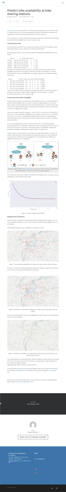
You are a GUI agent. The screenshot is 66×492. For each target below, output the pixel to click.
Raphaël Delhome (13, 16)
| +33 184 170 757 (25, 461)
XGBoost (31, 124)
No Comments (28, 21)
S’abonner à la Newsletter (18, 453)
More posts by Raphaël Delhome (33, 437)
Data (32, 16)
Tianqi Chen (29, 169)
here (40, 124)
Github (47, 368)
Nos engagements (40, 459)
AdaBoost (15, 133)
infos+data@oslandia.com (25, 382)
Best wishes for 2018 (33, 404)
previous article (14, 30)
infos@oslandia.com (14, 461)
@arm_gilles (19, 370)
